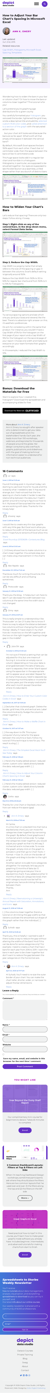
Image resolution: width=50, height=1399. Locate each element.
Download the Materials (15, 411)
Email (6, 1035)
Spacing (7, 53)
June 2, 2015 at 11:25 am (11, 480)
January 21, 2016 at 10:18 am (13, 591)
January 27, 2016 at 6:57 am (13, 615)
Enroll (25, 1130)
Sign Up (25, 1329)
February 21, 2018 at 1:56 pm (13, 757)
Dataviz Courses (25, 1351)
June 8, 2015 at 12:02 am (11, 546)
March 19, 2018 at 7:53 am (15, 820)
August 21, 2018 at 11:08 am (13, 908)
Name (6, 1025)
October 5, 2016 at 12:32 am (16, 651)
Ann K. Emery (22, 31)
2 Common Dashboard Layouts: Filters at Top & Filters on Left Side (25, 1167)
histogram (36, 115)
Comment (8, 998)
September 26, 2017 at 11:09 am (14, 703)
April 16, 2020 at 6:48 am (12, 932)
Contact (25, 1370)
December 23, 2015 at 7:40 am (14, 570)
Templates (17, 53)
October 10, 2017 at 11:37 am (13, 728)
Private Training (25, 1355)
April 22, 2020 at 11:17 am (15, 971)
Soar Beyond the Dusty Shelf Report (25, 1101)
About (25, 1366)
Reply (5, 513)
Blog (25, 1359)
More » (25, 1198)
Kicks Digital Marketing (36, 1388)
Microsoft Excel (33, 50)
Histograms (19, 50)
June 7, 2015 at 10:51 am (11, 520)
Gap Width (8, 50)
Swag (25, 1362)
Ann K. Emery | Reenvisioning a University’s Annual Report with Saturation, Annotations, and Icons (23, 901)
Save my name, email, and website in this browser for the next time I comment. (24, 1059)
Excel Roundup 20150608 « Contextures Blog (24, 540)
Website (7, 1045)
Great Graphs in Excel (25, 1219)
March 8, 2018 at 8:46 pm (12, 801)
